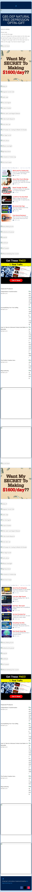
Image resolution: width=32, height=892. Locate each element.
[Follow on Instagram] (28, 887)
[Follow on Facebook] (21, 887)
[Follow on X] (25, 887)
